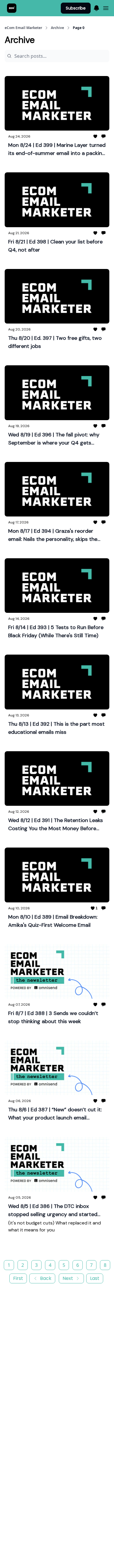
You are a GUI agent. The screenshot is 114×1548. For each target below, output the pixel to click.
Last (94, 1278)
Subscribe (76, 8)
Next (68, 1278)
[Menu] (96, 7)
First (18, 1278)
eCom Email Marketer (23, 28)
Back (45, 1278)
